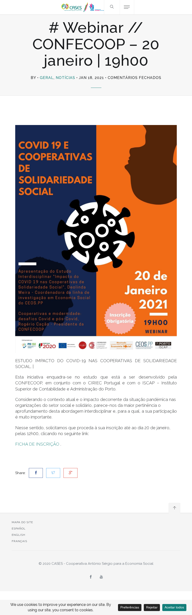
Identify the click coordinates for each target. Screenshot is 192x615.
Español (19, 528)
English (18, 534)
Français (19, 541)
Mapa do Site (22, 522)
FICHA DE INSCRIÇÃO (37, 444)
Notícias (65, 77)
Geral (47, 77)
